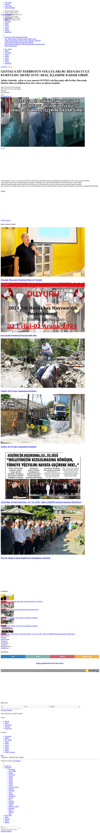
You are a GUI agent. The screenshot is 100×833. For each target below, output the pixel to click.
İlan (26, 42)
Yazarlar (7, 819)
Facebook (8, 37)
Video (6, 817)
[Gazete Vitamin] (6, 14)
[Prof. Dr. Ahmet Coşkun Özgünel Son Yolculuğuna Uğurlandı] (43, 554)
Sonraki (8, 220)
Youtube (24, 37)
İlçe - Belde (8, 18)
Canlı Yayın (8, 6)
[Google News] (6, 96)
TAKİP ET (4, 641)
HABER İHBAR (6, 831)
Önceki (3, 220)
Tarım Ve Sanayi (23, 40)
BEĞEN (3, 637)
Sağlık (7, 19)
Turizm (7, 30)
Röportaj (7, 44)
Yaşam (7, 23)
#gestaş (3, 191)
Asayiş (7, 27)
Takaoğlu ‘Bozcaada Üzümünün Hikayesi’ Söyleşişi (21, 280)
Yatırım (22, 42)
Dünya (33, 44)
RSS (15, 46)
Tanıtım (10, 42)
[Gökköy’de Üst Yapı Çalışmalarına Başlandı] (43, 387)
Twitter (13, 37)
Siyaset (12, 44)
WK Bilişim (17, 761)
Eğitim (7, 25)
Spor (43, 44)
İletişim (11, 46)
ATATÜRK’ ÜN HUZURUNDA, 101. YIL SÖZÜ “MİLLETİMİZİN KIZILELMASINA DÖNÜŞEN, (41, 502)
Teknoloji (37, 40)
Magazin (39, 44)
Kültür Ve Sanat (20, 44)
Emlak (7, 28)
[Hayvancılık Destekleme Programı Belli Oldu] (43, 331)
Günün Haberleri (10, 8)
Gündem (30, 42)
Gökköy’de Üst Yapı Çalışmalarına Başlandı (18, 391)
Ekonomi (28, 44)
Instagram (19, 37)
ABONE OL (5, 648)
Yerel (6, 42)
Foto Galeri (8, 2)
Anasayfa (4, 67)
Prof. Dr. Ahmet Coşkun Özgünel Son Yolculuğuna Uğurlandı (25, 558)
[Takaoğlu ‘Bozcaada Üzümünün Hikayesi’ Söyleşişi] (43, 276)
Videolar (7, 4)
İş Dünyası (16, 42)
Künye (7, 46)
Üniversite (8, 21)
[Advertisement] (50, 164)
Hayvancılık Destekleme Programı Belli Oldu (19, 335)
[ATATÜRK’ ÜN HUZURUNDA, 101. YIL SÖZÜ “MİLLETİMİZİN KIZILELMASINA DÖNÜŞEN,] (43, 498)
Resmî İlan (8, 32)
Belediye (31, 40)
